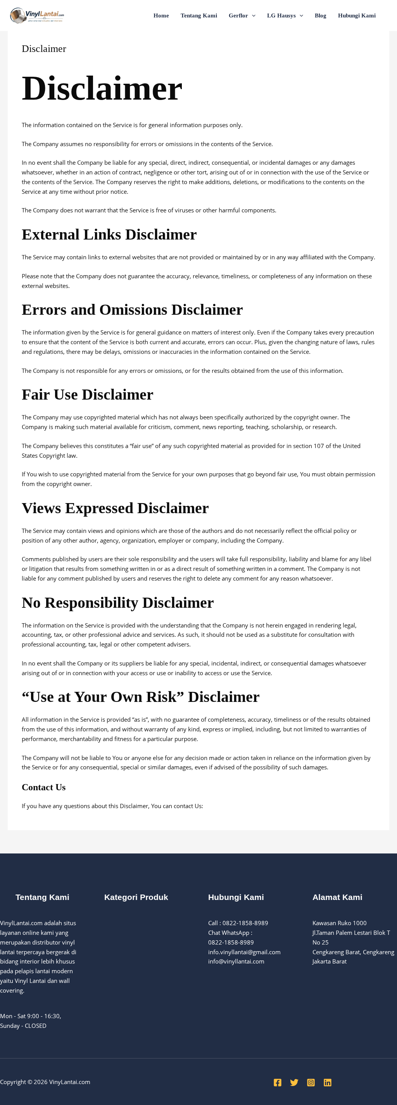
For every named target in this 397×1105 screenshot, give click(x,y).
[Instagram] (311, 1082)
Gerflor (238, 15)
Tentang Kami (199, 15)
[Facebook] (277, 1082)
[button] (251, 15)
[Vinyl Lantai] (37, 15)
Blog (320, 15)
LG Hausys (281, 15)
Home (161, 15)
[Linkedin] (327, 1082)
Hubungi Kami (357, 15)
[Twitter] (294, 1082)
